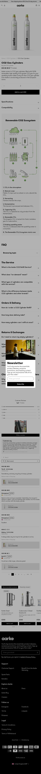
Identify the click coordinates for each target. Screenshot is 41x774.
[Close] (33, 342)
